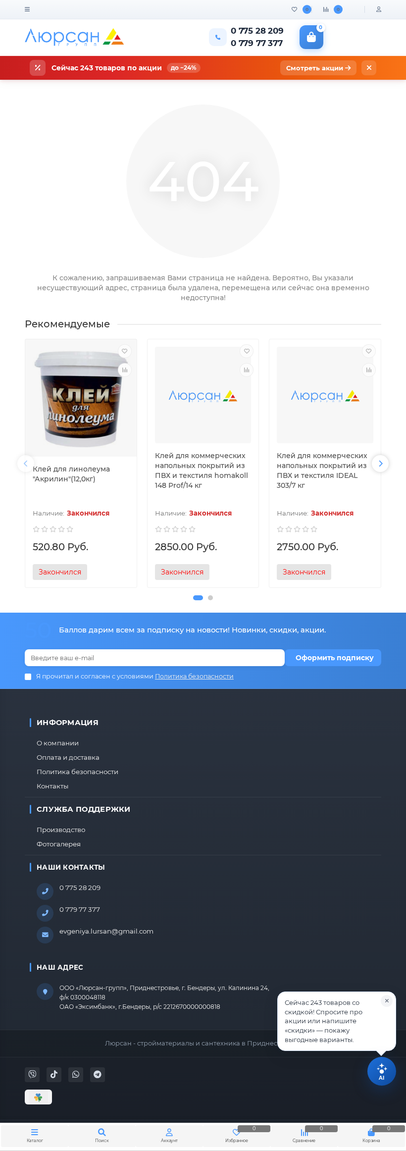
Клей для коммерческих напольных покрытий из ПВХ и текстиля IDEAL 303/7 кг (322, 470)
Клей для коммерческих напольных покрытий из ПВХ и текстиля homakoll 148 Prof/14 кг (201, 470)
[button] (198, 597)
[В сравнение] (125, 370)
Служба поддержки (84, 809)
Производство (61, 830)
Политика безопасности (77, 772)
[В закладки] (125, 351)
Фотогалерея (59, 844)
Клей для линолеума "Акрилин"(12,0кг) (71, 474)
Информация (68, 722)
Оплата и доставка (68, 757)
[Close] (387, 1001)
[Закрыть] (368, 67)
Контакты (52, 786)
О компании (58, 743)
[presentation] (25, 463)
